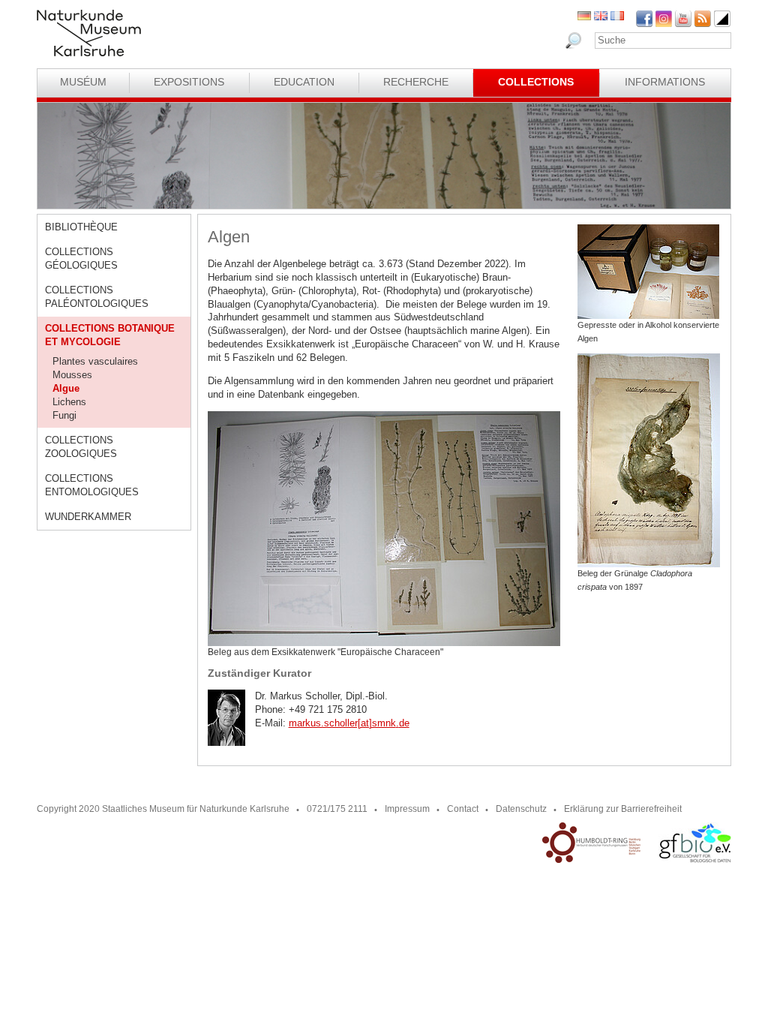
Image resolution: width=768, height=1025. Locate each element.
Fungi (64, 415)
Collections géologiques (81, 258)
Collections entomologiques (92, 485)
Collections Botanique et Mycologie (110, 335)
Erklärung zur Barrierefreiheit (623, 808)
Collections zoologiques (81, 446)
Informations (665, 82)
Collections (536, 82)
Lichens (69, 401)
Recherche (415, 82)
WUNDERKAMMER (88, 516)
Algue (66, 388)
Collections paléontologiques (96, 296)
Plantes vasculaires (95, 361)
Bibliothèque (81, 227)
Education (304, 82)
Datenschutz (521, 808)
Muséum (83, 82)
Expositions (189, 82)
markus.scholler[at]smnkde (349, 723)
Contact (462, 808)
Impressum (407, 808)
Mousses (72, 374)
